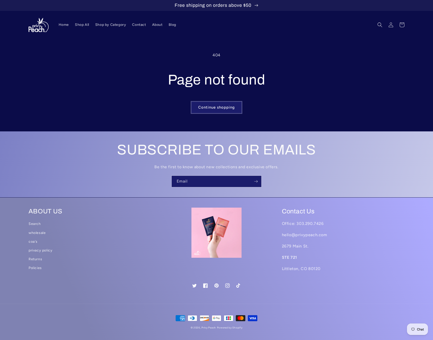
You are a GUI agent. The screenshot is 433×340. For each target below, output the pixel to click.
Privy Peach (208, 327)
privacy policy (40, 250)
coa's (33, 241)
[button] (379, 24)
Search (35, 224)
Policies (35, 268)
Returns (35, 259)
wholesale (37, 233)
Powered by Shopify (230, 327)
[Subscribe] (255, 181)
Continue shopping (216, 107)
